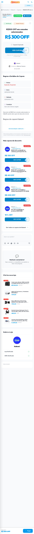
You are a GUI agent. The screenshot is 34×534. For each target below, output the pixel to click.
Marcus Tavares (21, 66)
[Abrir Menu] (2, 2)
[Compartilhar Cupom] (30, 23)
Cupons (19, 10)
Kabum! (13, 10)
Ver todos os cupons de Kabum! (16, 227)
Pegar (29, 531)
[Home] (15, 2)
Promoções (6, 10)
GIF (8, 243)
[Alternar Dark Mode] (32, 2)
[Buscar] (28, 2)
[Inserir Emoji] (5, 243)
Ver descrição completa (16, 128)
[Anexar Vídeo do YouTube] (17, 243)
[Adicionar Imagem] (14, 243)
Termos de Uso (27, 135)
